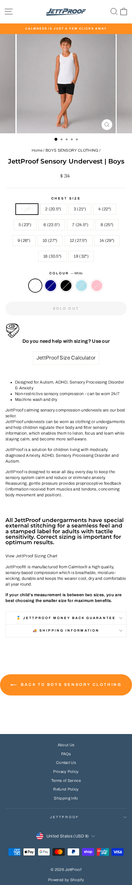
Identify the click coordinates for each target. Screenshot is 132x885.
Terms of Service (66, 781)
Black (66, 285)
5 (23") (25, 225)
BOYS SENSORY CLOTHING (71, 150)
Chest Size (66, 198)
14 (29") (107, 240)
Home (37, 150)
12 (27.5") (78, 240)
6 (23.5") (52, 225)
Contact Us (66, 763)
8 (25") (107, 225)
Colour (66, 273)
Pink (96, 285)
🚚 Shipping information (66, 630)
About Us (66, 745)
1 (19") (27, 209)
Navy (50, 285)
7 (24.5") (80, 225)
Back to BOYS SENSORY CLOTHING (70, 684)
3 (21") (80, 209)
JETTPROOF (64, 817)
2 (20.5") (53, 209)
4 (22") (104, 209)
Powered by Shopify (66, 880)
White (35, 285)
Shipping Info (66, 798)
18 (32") (81, 256)
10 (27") (50, 240)
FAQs (66, 754)
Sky (81, 285)
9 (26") (24, 240)
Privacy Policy (66, 772)
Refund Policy (65, 789)
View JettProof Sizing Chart (31, 556)
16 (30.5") (52, 256)
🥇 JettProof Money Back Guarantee (66, 618)
